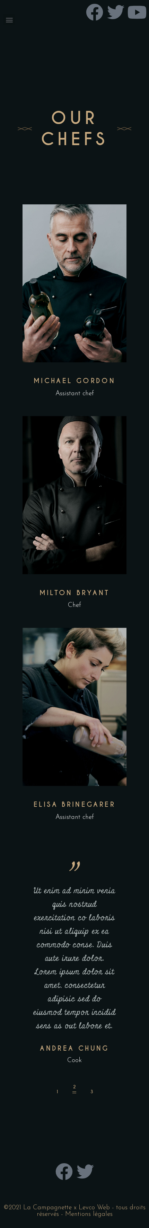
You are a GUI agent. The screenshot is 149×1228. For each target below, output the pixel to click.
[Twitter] (85, 1171)
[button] (9, 19)
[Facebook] (64, 1171)
